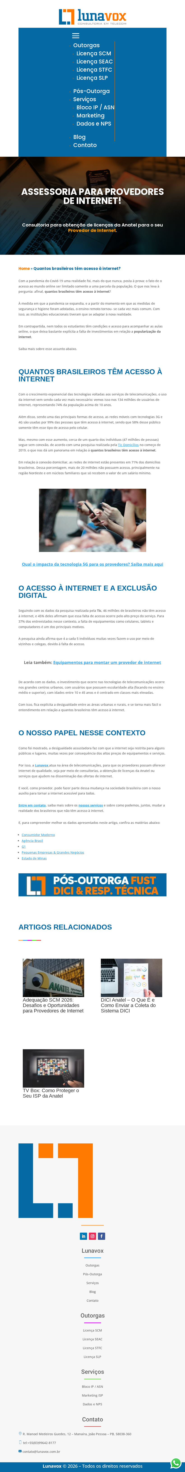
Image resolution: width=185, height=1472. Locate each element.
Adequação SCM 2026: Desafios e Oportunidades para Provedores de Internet (53, 1005)
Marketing (90, 115)
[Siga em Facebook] (101, 1236)
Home (24, 268)
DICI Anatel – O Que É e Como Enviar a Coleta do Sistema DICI (128, 1005)
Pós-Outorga (91, 91)
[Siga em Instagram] (92, 1236)
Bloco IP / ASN (95, 107)
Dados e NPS (93, 123)
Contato (85, 145)
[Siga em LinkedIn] (83, 1236)
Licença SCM (93, 53)
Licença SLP (92, 78)
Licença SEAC (94, 61)
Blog (79, 137)
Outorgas (86, 45)
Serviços (84, 99)
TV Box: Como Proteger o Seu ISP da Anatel (51, 1093)
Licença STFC (94, 69)
